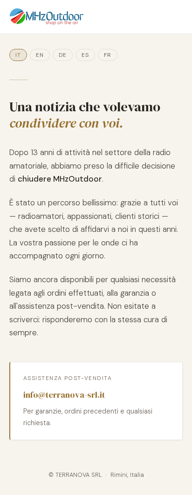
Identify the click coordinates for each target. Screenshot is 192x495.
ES (85, 55)
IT (18, 55)
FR (107, 55)
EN (40, 55)
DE (63, 55)
